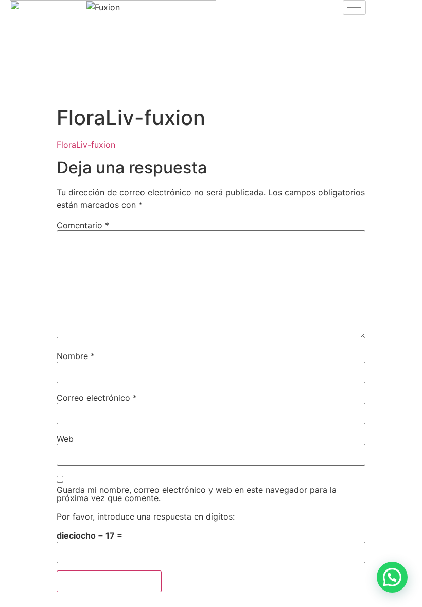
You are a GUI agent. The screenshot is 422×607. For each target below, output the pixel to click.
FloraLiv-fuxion (86, 144)
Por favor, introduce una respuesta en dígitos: (146, 516)
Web (65, 439)
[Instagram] (55, 88)
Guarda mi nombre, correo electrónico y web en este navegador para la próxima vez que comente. (197, 494)
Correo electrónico (97, 398)
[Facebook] (27, 88)
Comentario (83, 225)
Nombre (76, 356)
